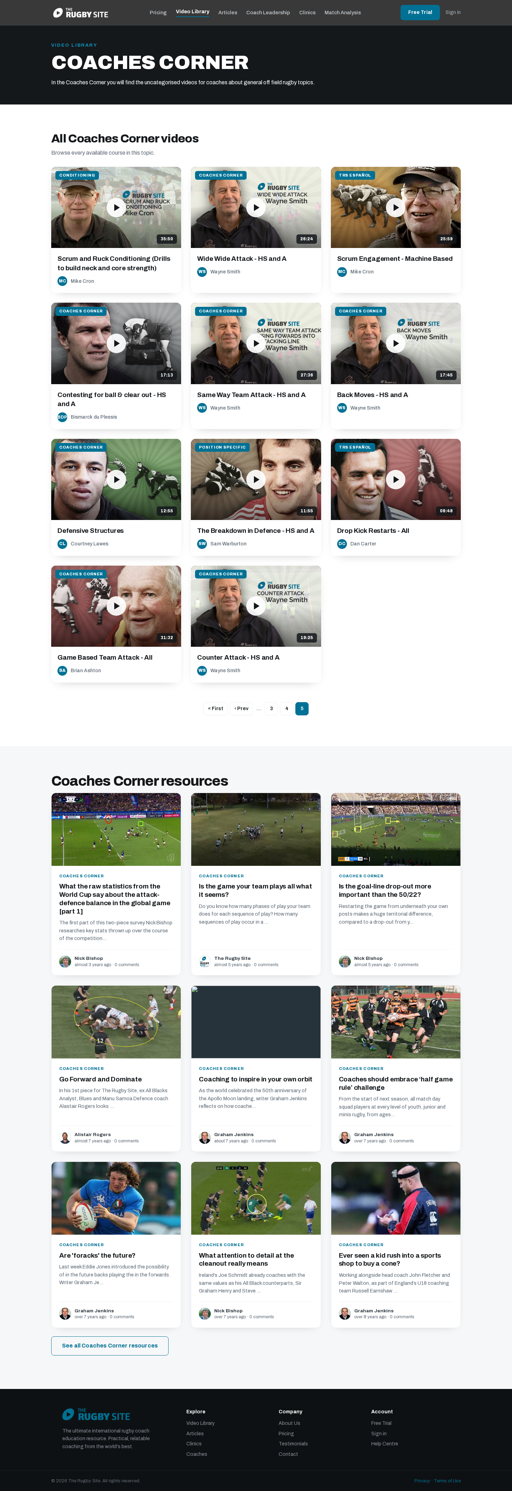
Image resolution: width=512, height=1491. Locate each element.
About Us (289, 1423)
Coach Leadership (268, 12)
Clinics (307, 12)
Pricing (158, 12)
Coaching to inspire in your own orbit (255, 1079)
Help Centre (384, 1443)
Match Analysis (343, 12)
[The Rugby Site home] (80, 12)
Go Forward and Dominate (100, 1079)
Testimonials (293, 1443)
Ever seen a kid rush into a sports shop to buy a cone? (390, 1259)
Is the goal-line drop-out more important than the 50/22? (385, 890)
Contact (288, 1454)
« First (215, 708)
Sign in (453, 12)
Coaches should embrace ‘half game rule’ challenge (396, 1083)
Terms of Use (447, 1480)
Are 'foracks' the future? (97, 1255)
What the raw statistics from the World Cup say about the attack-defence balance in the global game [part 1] (114, 899)
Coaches (196, 1454)
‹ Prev (241, 708)
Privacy (422, 1480)
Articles (227, 12)
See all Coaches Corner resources (110, 1346)
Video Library (192, 11)
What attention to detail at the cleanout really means (246, 1259)
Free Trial (420, 12)
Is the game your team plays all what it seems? (255, 890)
